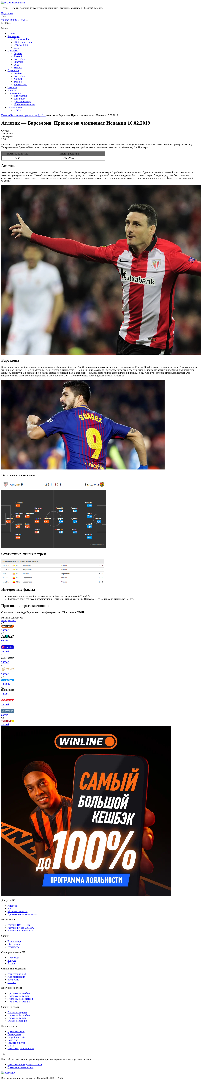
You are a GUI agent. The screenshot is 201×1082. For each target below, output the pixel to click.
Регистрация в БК (17, 974)
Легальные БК (21, 39)
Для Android (20, 95)
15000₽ (5, 704)
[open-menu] (27, 20)
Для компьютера (22, 101)
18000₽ (5, 724)
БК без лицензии (23, 42)
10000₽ (5, 630)
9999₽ (4, 640)
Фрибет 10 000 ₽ (10, 20)
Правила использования (20, 1067)
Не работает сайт (17, 1037)
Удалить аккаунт (16, 1042)
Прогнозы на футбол (19, 993)
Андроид (12, 905)
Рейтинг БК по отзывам (20, 930)
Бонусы (12, 90)
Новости (12, 87)
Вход (22, 20)
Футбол (18, 53)
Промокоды (14, 957)
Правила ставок (16, 1031)
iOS (9, 908)
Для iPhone (19, 98)
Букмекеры (13, 36)
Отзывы (12, 982)
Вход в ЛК (13, 979)
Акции (11, 963)
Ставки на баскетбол (19, 1015)
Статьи (17, 110)
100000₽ (5, 684)
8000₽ (4, 715)
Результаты (13, 947)
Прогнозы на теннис (19, 1001)
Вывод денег (14, 1034)
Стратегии (13, 70)
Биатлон (18, 62)
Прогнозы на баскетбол (20, 998)
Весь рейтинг (8, 620)
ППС (16, 47)
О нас (11, 1045)
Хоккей (18, 56)
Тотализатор (14, 941)
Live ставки (14, 944)
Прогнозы (13, 50)
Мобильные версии (24, 104)
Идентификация (16, 976)
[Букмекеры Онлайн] (13, 2)
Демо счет (13, 1040)
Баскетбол (19, 59)
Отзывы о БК (21, 45)
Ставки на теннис (17, 1020)
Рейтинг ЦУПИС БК (19, 925)
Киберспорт (20, 84)
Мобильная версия (17, 911)
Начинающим (15, 107)
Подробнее (7, 13)
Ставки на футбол (17, 1012)
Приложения (14, 93)
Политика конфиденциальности (25, 1064)
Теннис (18, 67)
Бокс (16, 64)
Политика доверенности (21, 1048)
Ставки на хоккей (17, 1018)
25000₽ (5, 662)
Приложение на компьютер (22, 914)
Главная (12, 33)
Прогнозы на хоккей (19, 996)
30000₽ (5, 651)
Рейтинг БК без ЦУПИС (21, 927)
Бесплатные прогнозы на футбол (28, 115)
